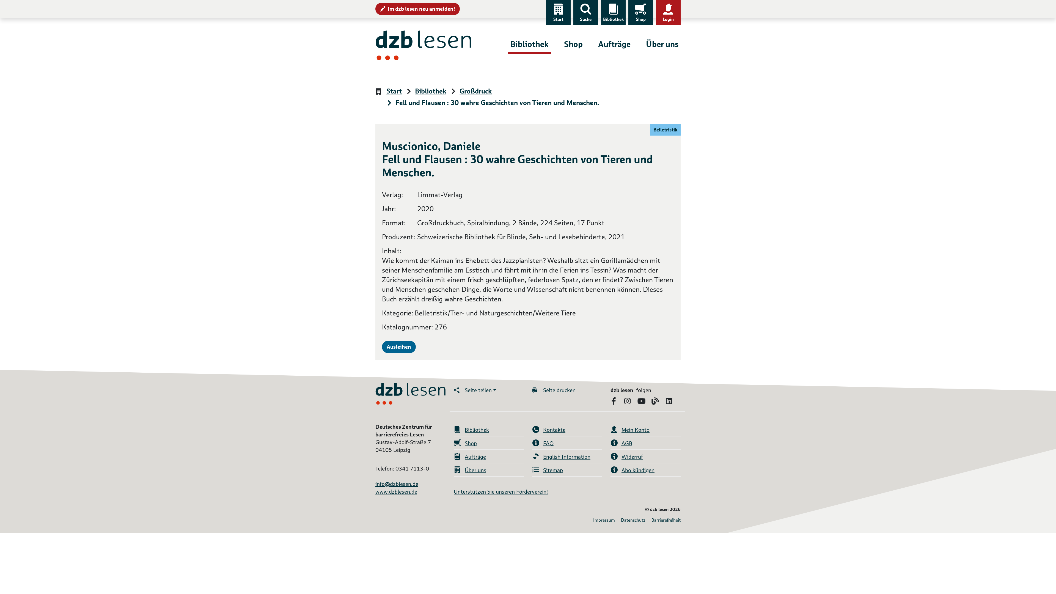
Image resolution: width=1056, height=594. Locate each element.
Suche (586, 19)
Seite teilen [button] (478, 390)
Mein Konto (636, 429)
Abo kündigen (638, 470)
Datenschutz (633, 520)
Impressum (604, 520)
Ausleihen (399, 346)
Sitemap (553, 470)
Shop (641, 19)
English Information (566, 456)
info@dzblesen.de (396, 484)
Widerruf (632, 456)
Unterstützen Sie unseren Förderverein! (501, 491)
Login (668, 19)
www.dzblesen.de (396, 491)
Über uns (662, 44)
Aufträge (614, 44)
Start (558, 19)
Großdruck (476, 91)
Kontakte (554, 429)
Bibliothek (613, 19)
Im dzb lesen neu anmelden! (421, 8)
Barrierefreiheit (666, 520)
